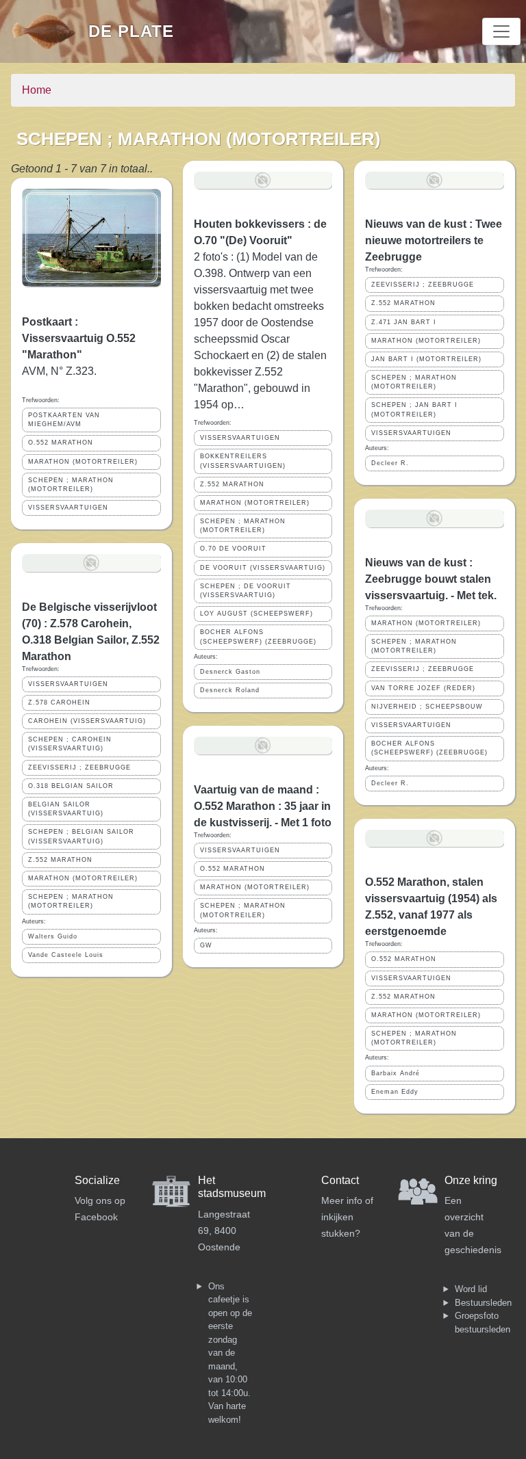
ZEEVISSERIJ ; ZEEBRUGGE (79, 767)
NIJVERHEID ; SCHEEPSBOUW (427, 706)
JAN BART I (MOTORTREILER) (426, 359)
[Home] (49, 31)
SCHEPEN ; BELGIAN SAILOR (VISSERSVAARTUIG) (81, 836)
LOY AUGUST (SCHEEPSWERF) (256, 613)
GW (206, 945)
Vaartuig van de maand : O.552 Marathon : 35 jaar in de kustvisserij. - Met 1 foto (262, 806)
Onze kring (470, 1180)
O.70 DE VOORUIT (233, 548)
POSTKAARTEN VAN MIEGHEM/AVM (64, 420)
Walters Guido (52, 936)
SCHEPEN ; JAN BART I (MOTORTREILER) (414, 409)
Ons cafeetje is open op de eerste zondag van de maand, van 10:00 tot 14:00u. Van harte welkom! (230, 1353)
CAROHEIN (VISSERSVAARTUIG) (87, 721)
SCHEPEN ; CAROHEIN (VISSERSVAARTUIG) (70, 744)
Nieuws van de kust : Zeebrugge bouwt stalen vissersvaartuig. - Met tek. (431, 579)
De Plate (131, 31)
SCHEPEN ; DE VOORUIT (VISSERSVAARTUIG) (245, 591)
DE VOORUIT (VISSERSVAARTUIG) (262, 567)
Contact (340, 1180)
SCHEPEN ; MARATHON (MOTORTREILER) (71, 484)
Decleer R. (390, 463)
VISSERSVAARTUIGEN (68, 507)
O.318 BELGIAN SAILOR (71, 786)
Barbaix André (395, 1073)
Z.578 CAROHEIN (59, 702)
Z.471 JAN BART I (403, 322)
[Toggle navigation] (501, 31)
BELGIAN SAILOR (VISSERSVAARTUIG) (65, 809)
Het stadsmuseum (232, 1186)
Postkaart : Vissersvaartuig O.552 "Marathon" (79, 338)
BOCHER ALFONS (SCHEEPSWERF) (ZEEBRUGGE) (258, 636)
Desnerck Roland (230, 690)
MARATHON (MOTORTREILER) (83, 461)
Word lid (471, 1289)
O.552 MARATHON (60, 442)
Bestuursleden (483, 1303)
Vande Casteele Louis (65, 954)
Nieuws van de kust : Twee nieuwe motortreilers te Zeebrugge (433, 240)
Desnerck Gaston (230, 671)
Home (36, 90)
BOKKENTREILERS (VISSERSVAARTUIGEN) (243, 461)
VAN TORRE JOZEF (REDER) (423, 688)
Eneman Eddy (394, 1091)
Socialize (97, 1180)
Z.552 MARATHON (60, 859)
